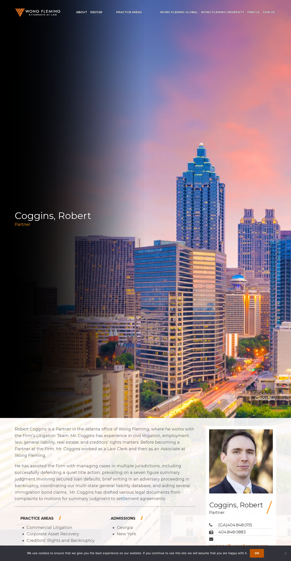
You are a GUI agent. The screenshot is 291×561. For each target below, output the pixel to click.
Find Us (253, 12)
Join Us (269, 12)
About (81, 12)
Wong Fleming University (222, 12)
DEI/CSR (96, 12)
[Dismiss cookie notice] (285, 553)
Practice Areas (129, 12)
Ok (257, 553)
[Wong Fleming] (37, 12)
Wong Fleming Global (179, 12)
